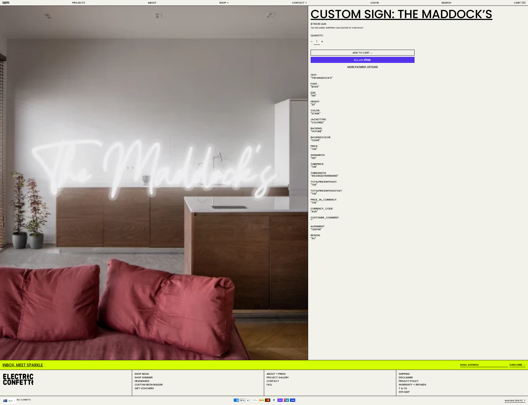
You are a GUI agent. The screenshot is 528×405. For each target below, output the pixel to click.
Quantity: (317, 35)
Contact (273, 381)
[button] (446, 3)
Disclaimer (406, 377)
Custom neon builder (149, 384)
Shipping (330, 27)
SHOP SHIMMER (144, 377)
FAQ (269, 384)
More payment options (362, 66)
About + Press (276, 374)
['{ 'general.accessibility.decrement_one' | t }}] (311, 41)
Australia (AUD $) (514, 400)
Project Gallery (278, 377)
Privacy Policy (409, 381)
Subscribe (515, 364)
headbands (142, 381)
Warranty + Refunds (412, 384)
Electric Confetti (21, 399)
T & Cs (403, 388)
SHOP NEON (142, 374)
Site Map (404, 392)
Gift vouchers (144, 388)
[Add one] (322, 41)
